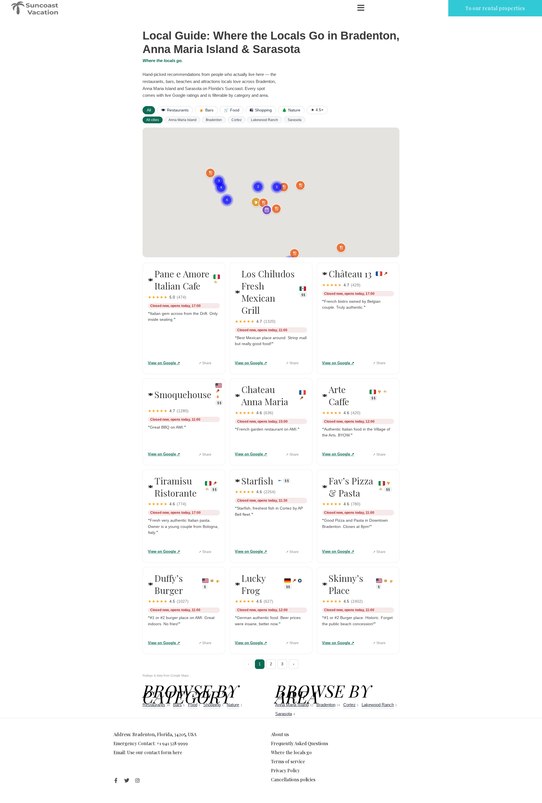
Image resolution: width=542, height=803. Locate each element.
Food (231, 110)
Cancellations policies (293, 779)
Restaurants (175, 110)
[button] (221, 181)
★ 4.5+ (317, 110)
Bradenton (214, 120)
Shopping (261, 110)
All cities (152, 120)
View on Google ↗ (164, 363)
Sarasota (294, 120)
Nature (291, 110)
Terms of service (288, 761)
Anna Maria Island (182, 120)
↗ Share (204, 363)
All (149, 110)
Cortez (236, 120)
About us (280, 734)
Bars (206, 110)
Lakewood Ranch (264, 120)
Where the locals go (291, 752)
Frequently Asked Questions (299, 743)
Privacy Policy (285, 770)
